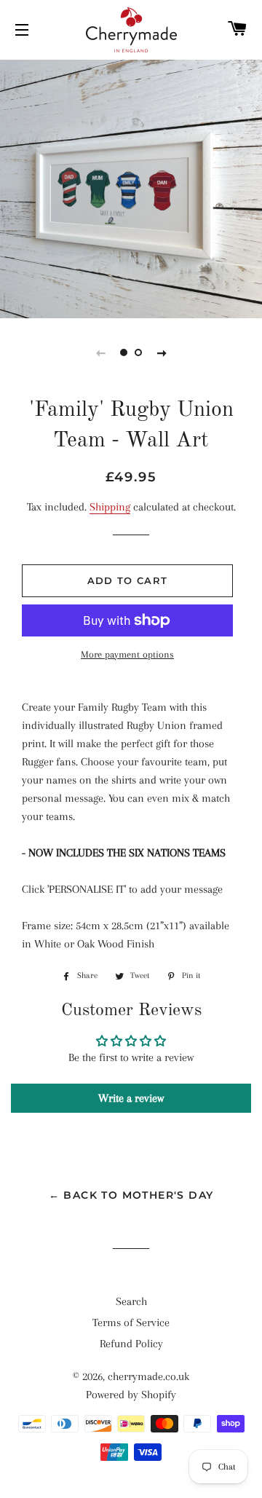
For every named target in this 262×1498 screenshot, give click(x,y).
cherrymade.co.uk (148, 1376)
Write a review (131, 1098)
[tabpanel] (131, 187)
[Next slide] (162, 352)
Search (131, 1301)
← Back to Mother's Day (131, 1195)
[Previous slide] (100, 352)
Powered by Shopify (131, 1394)
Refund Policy (131, 1343)
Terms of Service (131, 1322)
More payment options (127, 654)
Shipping (110, 506)
